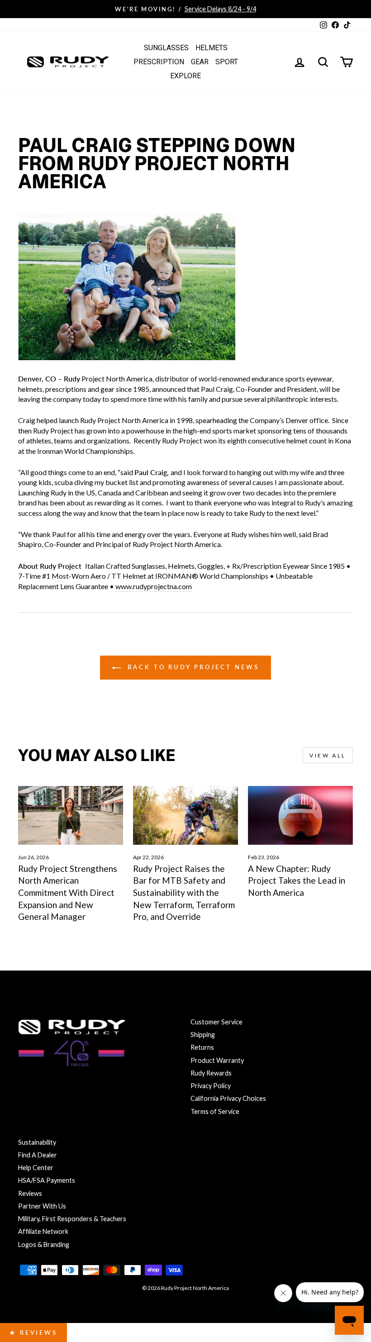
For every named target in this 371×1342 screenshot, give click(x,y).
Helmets (211, 47)
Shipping (202, 1034)
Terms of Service (214, 1111)
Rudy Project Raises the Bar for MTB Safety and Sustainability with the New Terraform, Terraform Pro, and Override (184, 892)
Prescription (158, 61)
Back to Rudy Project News (191, 667)
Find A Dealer (37, 1155)
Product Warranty (217, 1060)
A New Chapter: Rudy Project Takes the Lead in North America (296, 880)
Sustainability (37, 1142)
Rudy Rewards (211, 1073)
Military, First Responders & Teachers (72, 1219)
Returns (202, 1047)
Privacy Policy (210, 1086)
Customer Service (216, 1022)
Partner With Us (42, 1206)
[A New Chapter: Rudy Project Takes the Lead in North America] (300, 815)
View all (327, 755)
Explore (185, 75)
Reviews (30, 1193)
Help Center (35, 1167)
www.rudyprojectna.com (153, 586)
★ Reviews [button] (33, 1332)
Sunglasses (166, 47)
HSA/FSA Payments (46, 1180)
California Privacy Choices (228, 1098)
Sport (226, 61)
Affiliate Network (43, 1231)
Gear (200, 61)
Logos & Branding (43, 1244)
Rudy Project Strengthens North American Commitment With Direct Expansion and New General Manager (67, 892)
